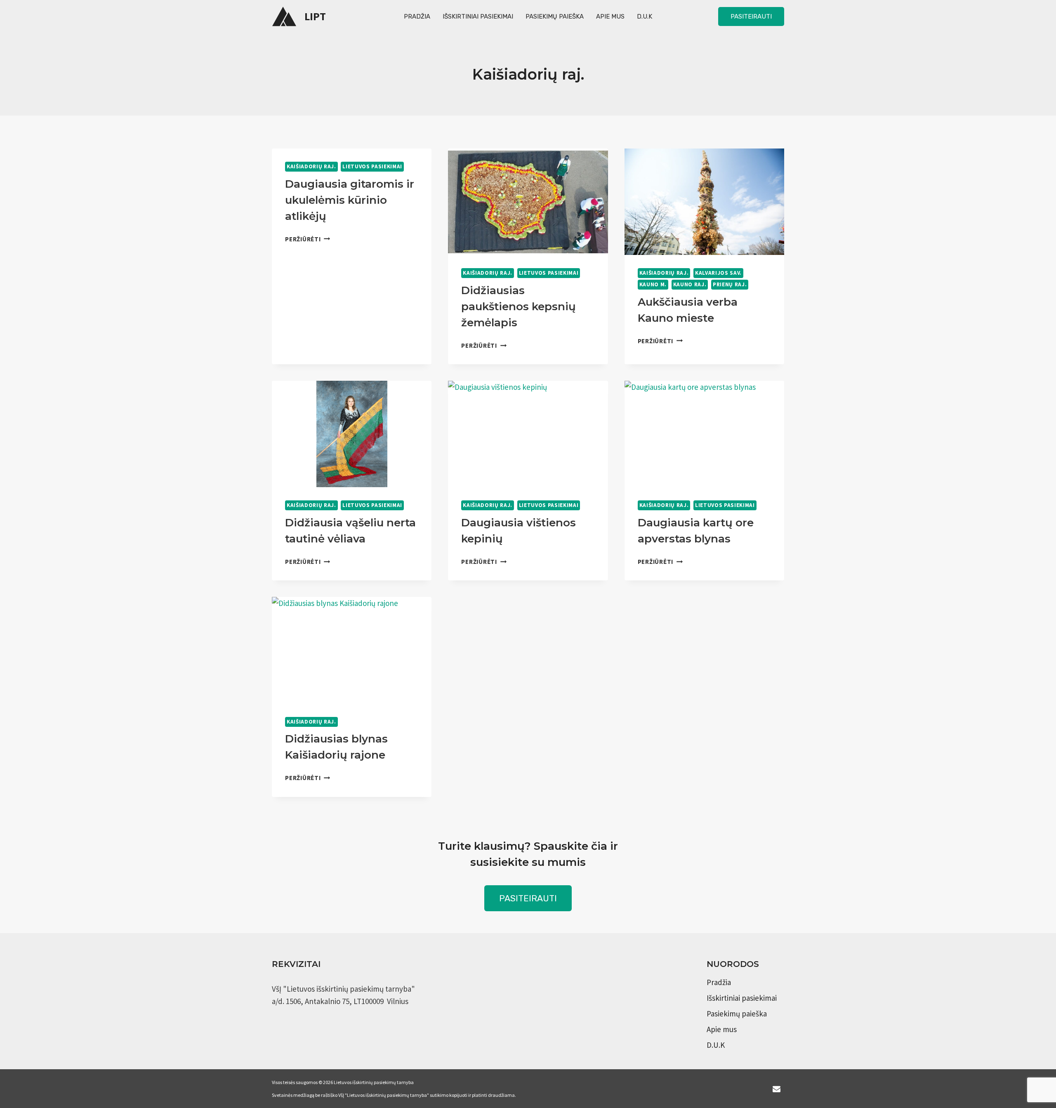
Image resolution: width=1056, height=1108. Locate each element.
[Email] (776, 1088)
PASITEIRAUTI (528, 898)
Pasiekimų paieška (555, 16)
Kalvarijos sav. (718, 272)
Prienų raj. (730, 284)
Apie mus (610, 16)
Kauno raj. (690, 284)
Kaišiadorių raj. (311, 166)
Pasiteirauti (751, 16)
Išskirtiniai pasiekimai (478, 16)
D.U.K (644, 16)
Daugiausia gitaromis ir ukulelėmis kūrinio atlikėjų (349, 200)
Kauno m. (653, 284)
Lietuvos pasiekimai (372, 166)
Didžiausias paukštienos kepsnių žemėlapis (518, 306)
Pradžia (417, 16)
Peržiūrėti (307, 239)
